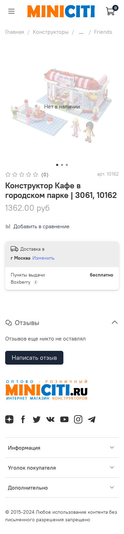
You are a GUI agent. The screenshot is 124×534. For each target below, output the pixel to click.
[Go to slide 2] (62, 165)
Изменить (43, 258)
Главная (14, 31)
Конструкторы (51, 31)
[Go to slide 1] (57, 165)
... (81, 32)
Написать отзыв (34, 358)
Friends (103, 31)
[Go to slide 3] (67, 165)
